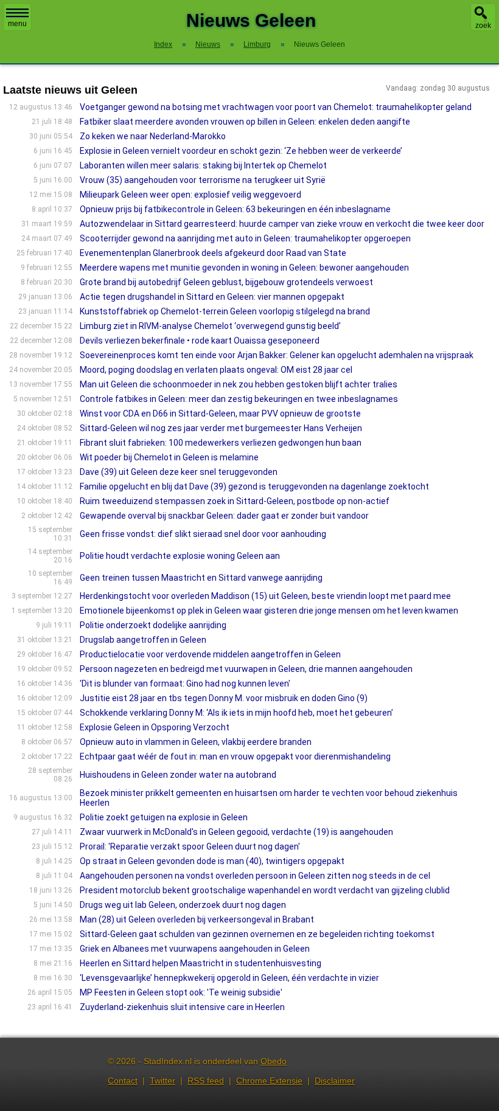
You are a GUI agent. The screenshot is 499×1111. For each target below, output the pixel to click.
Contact (123, 1080)
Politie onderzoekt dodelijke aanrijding (153, 625)
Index (163, 44)
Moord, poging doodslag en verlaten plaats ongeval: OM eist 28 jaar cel (216, 370)
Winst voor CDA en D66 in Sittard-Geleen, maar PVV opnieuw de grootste (220, 413)
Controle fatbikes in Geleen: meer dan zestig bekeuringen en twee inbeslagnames (239, 399)
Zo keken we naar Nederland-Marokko (153, 136)
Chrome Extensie (269, 1080)
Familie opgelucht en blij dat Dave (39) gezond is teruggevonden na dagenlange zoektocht (254, 486)
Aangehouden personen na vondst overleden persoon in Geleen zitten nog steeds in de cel (255, 876)
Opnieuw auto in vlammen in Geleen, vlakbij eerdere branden (196, 742)
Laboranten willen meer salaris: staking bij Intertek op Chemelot (203, 165)
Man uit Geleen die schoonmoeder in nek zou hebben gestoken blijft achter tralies (238, 384)
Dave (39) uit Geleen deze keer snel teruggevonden (178, 472)
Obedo (273, 1061)
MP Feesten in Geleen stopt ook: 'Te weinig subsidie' (181, 992)
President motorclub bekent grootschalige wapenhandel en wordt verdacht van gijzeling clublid (265, 890)
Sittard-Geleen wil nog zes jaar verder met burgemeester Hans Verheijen (221, 428)
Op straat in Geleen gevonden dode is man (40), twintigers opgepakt (212, 861)
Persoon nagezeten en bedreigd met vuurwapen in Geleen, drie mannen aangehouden (246, 669)
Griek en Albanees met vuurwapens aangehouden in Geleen (195, 949)
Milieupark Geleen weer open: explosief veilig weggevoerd (190, 194)
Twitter (162, 1080)
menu (17, 23)
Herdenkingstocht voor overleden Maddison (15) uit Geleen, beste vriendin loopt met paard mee (265, 596)
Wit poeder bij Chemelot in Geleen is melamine (169, 457)
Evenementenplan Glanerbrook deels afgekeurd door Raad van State (213, 253)
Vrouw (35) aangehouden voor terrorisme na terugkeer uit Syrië (203, 180)
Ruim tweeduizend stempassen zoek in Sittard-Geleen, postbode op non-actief (234, 501)
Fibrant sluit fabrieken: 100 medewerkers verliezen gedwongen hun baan (220, 443)
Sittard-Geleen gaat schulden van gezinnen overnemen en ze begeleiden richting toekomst (257, 934)
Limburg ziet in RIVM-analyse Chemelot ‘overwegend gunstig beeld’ (210, 326)
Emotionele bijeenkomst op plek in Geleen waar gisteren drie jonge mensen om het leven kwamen (269, 610)
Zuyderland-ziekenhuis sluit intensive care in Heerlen (182, 1007)
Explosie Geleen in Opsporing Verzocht (154, 727)
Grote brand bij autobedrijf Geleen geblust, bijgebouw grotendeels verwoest (226, 282)
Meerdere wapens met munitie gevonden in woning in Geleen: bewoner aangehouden (244, 267)
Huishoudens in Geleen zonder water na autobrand (178, 775)
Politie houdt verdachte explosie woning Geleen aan (180, 556)
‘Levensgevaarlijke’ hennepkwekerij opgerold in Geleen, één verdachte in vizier (229, 978)
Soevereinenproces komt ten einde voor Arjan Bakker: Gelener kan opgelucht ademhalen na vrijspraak (276, 355)
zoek (483, 25)
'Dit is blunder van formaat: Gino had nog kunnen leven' (185, 683)
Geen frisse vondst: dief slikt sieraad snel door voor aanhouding (203, 534)
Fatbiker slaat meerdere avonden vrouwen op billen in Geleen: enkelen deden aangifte (245, 121)
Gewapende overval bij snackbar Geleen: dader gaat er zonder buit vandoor (224, 516)
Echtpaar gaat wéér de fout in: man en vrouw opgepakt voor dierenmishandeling (235, 756)
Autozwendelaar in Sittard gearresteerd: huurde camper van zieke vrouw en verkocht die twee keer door (282, 224)
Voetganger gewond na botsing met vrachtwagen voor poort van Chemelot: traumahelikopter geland (276, 107)
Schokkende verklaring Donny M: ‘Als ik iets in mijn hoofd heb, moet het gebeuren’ (236, 713)
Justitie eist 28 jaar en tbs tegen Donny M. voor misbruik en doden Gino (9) (224, 698)
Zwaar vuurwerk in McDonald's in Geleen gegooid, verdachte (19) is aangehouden (236, 832)
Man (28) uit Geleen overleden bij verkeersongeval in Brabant (197, 919)
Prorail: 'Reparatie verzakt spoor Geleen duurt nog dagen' (190, 846)
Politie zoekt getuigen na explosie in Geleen (164, 817)
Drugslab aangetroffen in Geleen (143, 640)
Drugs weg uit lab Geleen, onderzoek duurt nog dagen (183, 905)
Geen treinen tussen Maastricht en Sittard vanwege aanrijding (201, 578)
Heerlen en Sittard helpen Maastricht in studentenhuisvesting (200, 963)
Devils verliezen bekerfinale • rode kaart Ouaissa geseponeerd (199, 340)
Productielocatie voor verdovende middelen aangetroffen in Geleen (210, 654)
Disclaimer (335, 1080)
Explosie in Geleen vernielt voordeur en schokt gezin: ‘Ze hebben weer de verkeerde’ (241, 151)
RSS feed (205, 1080)
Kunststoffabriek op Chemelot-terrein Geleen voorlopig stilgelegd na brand (225, 311)
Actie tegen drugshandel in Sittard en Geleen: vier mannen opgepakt (212, 297)
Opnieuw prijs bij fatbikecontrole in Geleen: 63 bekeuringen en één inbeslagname (235, 209)
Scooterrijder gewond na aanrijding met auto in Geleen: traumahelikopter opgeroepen (245, 238)
